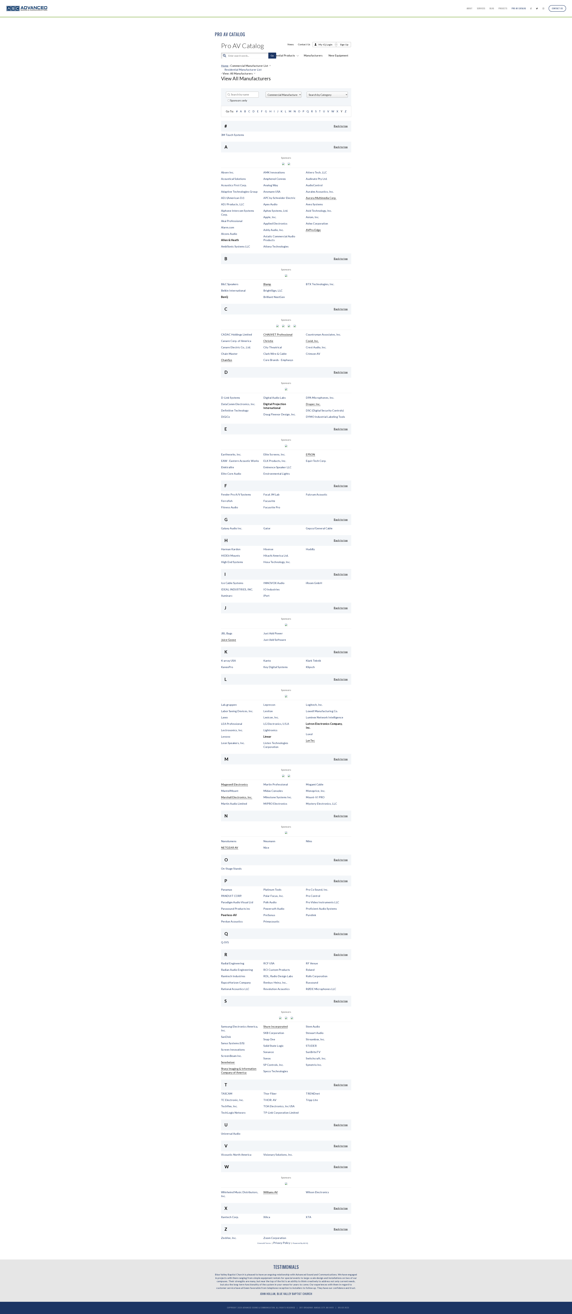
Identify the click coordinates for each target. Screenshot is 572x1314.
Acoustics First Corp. (234, 185)
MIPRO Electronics (275, 803)
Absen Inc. (227, 172)
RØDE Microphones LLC (321, 989)
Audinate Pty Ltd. (316, 178)
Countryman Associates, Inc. (323, 334)
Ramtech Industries (233, 976)
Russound (312, 982)
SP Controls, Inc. (273, 1064)
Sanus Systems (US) (233, 1043)
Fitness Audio (229, 507)
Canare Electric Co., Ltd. (236, 347)
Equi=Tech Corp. (316, 460)
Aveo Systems (314, 204)
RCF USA (269, 963)
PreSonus (269, 915)
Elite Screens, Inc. (274, 454)
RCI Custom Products (276, 969)
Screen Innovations (233, 1049)
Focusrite (269, 501)
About (469, 8)
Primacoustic (271, 921)
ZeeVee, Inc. (229, 1238)
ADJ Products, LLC (232, 204)
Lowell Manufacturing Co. (322, 711)
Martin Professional (275, 784)
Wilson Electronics (317, 1192)
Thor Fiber (270, 1093)
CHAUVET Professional (277, 334)
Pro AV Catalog (519, 8)
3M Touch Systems (232, 134)
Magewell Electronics (234, 784)
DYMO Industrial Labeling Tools (325, 416)
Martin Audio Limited (234, 803)
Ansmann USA (271, 191)
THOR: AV (269, 1100)
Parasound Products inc (235, 908)
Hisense (268, 549)
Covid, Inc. (312, 341)
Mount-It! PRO (315, 797)
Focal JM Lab (271, 494)
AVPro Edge (313, 230)
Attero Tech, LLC (316, 172)
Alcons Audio (229, 233)
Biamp (267, 284)
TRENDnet (313, 1093)
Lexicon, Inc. (271, 717)
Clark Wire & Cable (275, 353)
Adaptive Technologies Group (239, 191)
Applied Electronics (275, 223)
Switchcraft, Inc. (316, 1058)
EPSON (310, 454)
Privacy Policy (281, 1242)
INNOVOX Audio (274, 583)
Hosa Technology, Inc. (276, 562)
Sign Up (344, 44)
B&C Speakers (229, 284)
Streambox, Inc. (315, 1039)
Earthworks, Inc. (231, 454)
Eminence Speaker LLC (277, 467)
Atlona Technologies (276, 246)
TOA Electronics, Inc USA (278, 1106)
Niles (309, 841)
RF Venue (312, 963)
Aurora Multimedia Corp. (321, 197)
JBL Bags (226, 633)
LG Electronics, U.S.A (276, 723)
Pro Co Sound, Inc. (317, 889)
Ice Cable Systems (232, 583)
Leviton (268, 711)
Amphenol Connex (274, 178)
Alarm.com (227, 227)
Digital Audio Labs (274, 397)
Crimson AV (313, 353)
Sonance (268, 1052)
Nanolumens (229, 841)
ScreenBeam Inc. (231, 1055)
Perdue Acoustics (232, 921)
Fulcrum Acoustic (316, 494)
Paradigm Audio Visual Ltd (237, 902)
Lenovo (225, 736)
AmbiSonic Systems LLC (235, 246)
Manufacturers (313, 55)
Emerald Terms (264, 1243)
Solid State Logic (273, 1045)
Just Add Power (273, 633)
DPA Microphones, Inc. (320, 397)
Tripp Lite (312, 1100)
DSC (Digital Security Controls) (325, 410)
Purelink (311, 915)
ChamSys (226, 360)
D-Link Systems (230, 397)
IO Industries (271, 589)
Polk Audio (269, 902)
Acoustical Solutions (233, 178)
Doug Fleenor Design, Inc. (279, 414)
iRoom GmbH (314, 583)
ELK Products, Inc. (274, 460)
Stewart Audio (315, 1033)
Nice (266, 847)
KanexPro (227, 667)
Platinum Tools (272, 889)
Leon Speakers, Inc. (233, 743)
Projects (503, 8)
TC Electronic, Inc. (232, 1100)
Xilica (266, 1217)
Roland (310, 969)
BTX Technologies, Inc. (320, 284)
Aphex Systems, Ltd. (275, 210)
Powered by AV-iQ (300, 1243)
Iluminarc (227, 595)
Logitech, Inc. (314, 704)
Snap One (269, 1039)
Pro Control (313, 895)
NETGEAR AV (229, 847)
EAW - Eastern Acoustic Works (240, 460)
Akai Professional (232, 221)
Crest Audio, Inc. (316, 347)
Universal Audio (230, 1133)
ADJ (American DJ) (232, 197)
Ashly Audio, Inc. (273, 230)
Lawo (224, 717)
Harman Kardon (231, 549)
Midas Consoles (273, 790)
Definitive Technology (235, 410)
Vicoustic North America (236, 1154)
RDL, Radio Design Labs (278, 976)
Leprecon (269, 704)
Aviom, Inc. (312, 217)
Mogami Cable (314, 784)
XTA (308, 1217)
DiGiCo (225, 416)
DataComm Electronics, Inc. (238, 404)
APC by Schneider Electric (279, 197)
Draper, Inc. (313, 404)
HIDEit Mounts (230, 555)
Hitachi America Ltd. (276, 555)
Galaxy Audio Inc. (231, 528)
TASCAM (226, 1093)
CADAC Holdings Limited (236, 334)
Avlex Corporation (317, 223)
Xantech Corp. (230, 1217)
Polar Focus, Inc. (273, 895)
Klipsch (310, 667)
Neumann (269, 841)
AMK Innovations (274, 172)
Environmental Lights (276, 473)
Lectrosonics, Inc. (232, 730)
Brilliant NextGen (274, 297)
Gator (267, 528)
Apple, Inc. (269, 217)
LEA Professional (231, 723)
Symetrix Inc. (314, 1064)
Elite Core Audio (231, 473)
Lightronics (270, 730)
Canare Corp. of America (236, 341)
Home (225, 65)
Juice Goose (228, 639)
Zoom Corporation (274, 1238)
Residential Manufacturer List (243, 69)
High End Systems (232, 562)
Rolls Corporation (317, 976)
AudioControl (314, 185)
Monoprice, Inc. (315, 790)
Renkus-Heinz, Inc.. (275, 982)
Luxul (309, 734)
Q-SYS (225, 942)
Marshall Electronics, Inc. (236, 797)
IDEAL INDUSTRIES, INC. (237, 589)
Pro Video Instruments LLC (322, 902)
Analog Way (270, 185)
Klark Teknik (313, 660)
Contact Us (557, 8)
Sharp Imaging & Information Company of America (239, 1070)
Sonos (267, 1058)
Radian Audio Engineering (237, 969)
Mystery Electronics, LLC (321, 803)
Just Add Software (274, 639)
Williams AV (270, 1192)
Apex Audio (270, 204)
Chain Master (229, 353)
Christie (268, 341)
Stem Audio (313, 1026)
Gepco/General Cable (319, 528)
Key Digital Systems (275, 667)
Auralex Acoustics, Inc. (320, 191)
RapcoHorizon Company (236, 982)
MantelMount (229, 790)
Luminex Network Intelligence (324, 717)
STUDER (311, 1045)
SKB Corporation (273, 1033)
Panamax (226, 889)
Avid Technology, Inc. (319, 210)
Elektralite (227, 467)
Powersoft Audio (273, 908)
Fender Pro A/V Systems (236, 494)
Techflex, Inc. (229, 1106)
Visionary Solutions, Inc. (278, 1154)
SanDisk (226, 1036)
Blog (492, 8)
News (290, 44)
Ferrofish (227, 501)
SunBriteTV (313, 1052)
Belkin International (233, 290)
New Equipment (338, 55)
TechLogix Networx (233, 1112)
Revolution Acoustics (276, 989)
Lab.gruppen (229, 704)
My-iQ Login (325, 44)
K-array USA (228, 660)
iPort (266, 595)
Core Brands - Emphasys (278, 360)
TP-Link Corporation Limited (281, 1112)
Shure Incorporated (275, 1026)
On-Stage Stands (231, 868)
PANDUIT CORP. (231, 895)
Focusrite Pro (271, 507)
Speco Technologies (275, 1071)
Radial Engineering (232, 963)
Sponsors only (238, 100)
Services (481, 8)
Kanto (267, 660)
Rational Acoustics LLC (235, 989)
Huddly (310, 549)
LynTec (310, 740)
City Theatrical (272, 347)
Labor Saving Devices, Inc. (237, 711)
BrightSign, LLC (273, 290)
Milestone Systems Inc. (277, 797)
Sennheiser (228, 1062)
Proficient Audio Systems (321, 908)
